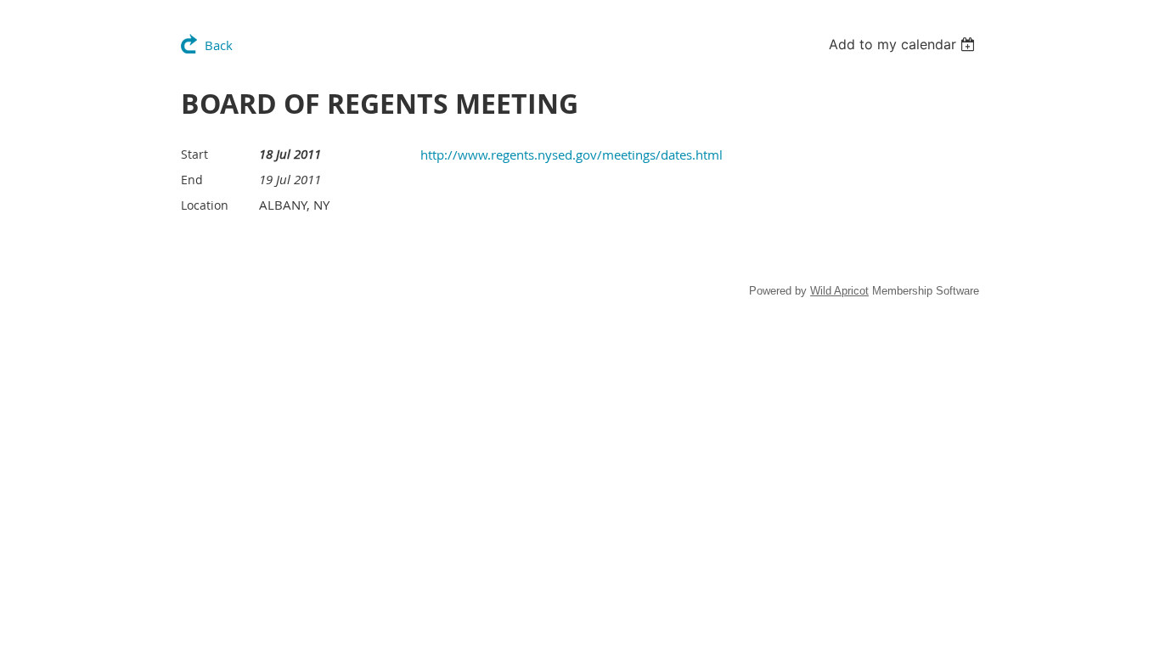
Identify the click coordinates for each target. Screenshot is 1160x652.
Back (219, 45)
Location (204, 205)
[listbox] (904, 44)
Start (194, 154)
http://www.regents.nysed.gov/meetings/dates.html (571, 154)
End (192, 179)
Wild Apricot (839, 290)
